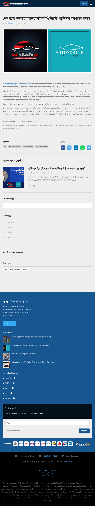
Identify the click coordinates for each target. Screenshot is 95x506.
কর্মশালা (5, 269)
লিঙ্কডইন (8, 378)
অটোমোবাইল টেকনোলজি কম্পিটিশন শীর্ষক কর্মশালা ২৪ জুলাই (56, 168)
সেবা (6, 393)
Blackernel (69, 461)
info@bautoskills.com (27, 456)
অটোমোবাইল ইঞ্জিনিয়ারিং (14, 146)
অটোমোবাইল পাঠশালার (25, 84)
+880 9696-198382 (50, 456)
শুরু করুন (9, 323)
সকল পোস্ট (11, 222)
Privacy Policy (47, 473)
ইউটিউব (7, 383)
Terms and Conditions (47, 470)
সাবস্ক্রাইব (84, 431)
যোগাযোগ (8, 398)
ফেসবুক (7, 388)
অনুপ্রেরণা (17, 269)
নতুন (9, 237)
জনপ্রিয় (10, 232)
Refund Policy (47, 475)
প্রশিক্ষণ (25, 269)
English (84, 4)
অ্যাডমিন (10, 24)
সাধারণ (9, 227)
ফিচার (11, 269)
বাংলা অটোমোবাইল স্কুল (10, 84)
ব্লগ (9, 242)
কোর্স (5, 146)
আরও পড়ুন (32, 186)
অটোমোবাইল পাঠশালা (28, 146)
